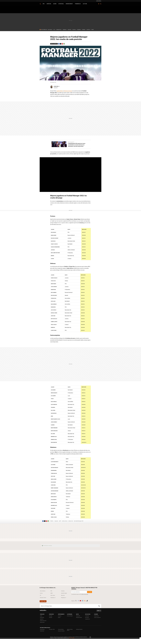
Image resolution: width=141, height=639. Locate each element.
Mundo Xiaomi (42, 622)
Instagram (83, 600)
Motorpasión (78, 615)
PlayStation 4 (63, 597)
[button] (56, 86)
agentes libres (60, 90)
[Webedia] (98, 1)
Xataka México (42, 629)
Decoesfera (87, 617)
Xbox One (71, 521)
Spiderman (64, 29)
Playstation (79, 29)
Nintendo (83, 29)
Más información (71, 637)
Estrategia (61, 3)
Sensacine (59, 615)
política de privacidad (84, 594)
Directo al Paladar (70, 615)
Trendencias (87, 615)
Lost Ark (85, 3)
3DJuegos (50, 615)
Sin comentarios (54, 43)
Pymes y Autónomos (97, 617)
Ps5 (54, 29)
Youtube (80, 600)
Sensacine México (61, 629)
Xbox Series (65, 521)
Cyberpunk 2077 (58, 29)
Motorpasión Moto (79, 617)
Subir (98, 610)
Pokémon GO (78, 3)
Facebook (98, 3)
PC (60, 521)
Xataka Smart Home (43, 620)
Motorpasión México (79, 629)
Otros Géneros (42, 590)
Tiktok (87, 600)
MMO (52, 593)
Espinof (59, 617)
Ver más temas (43, 601)
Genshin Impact (69, 3)
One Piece (88, 29)
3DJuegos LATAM (52, 629)
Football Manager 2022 (79, 521)
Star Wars (74, 29)
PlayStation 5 (53, 597)
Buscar (99, 606)
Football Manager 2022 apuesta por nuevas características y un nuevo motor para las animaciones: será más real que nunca (76, 145)
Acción (54, 3)
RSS (85, 600)
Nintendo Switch (43, 597)
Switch (92, 29)
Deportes (56, 521)
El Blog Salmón (96, 615)
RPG (43, 3)
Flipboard (62, 43)
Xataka (41, 615)
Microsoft (69, 29)
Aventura (49, 3)
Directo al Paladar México (70, 630)
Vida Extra (50, 617)
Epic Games (50, 29)
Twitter (100, 3)
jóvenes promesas (68, 90)
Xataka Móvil (42, 617)
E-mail (64, 43)
